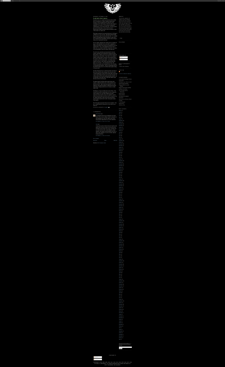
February (120, 128)
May (119, 113)
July (119, 117)
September (120, 120)
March (120, 110)
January (120, 127)
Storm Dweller (98, 113)
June (119, 115)
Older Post (115, 140)
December (120, 125)
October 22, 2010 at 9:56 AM (103, 135)
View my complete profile (125, 73)
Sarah (97, 124)
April (120, 112)
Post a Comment (96, 138)
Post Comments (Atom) (102, 142)
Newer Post (95, 140)
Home (105, 140)
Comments (122, 59)
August (120, 118)
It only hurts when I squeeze (100, 18)
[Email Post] (109, 107)
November (120, 123)
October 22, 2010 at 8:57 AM (103, 121)
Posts (121, 57)
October (120, 122)
